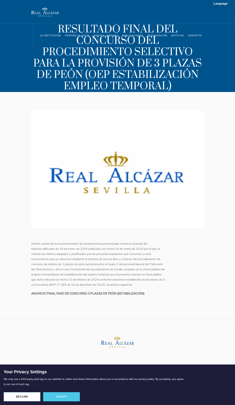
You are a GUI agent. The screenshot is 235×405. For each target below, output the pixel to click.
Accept (61, 396)
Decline (22, 396)
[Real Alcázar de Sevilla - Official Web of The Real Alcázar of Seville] (117, 342)
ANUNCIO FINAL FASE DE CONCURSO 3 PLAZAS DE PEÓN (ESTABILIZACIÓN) (87, 293)
